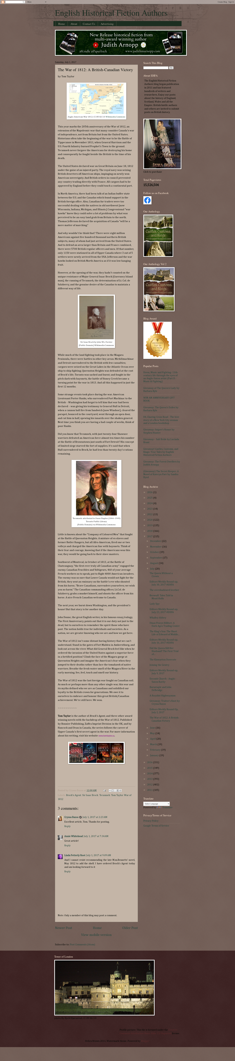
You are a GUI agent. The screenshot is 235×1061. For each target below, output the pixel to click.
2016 (150, 762)
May (152, 733)
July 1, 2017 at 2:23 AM (95, 817)
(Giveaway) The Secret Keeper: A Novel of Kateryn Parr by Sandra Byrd (161, 474)
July (152, 569)
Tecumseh (104, 795)
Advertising (107, 24)
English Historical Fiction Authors (111, 12)
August (154, 563)
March (153, 744)
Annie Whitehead (73, 836)
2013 (150, 779)
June (153, 728)
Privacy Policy (150, 821)
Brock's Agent (73, 795)
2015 (150, 768)
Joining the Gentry (159, 665)
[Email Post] (104, 790)
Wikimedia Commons (115, 117)
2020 (150, 520)
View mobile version (96, 935)
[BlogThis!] (112, 790)
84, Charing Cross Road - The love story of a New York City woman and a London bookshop (161, 420)
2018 (150, 531)
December (156, 541)
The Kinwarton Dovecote (163, 660)
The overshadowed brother (164, 590)
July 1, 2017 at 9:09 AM (98, 855)
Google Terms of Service (156, 826)
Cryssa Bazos (71, 817)
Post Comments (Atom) (82, 944)
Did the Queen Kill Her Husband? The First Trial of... (164, 651)
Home (61, 24)
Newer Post (63, 928)
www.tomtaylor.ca (106, 736)
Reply (67, 826)
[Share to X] (115, 790)
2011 (150, 790)
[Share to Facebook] (117, 790)
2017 (150, 536)
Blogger (145, 1041)
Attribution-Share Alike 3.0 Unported (151, 1033)
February (155, 750)
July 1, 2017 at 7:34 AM (96, 836)
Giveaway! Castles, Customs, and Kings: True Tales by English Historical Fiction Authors (160, 452)
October (155, 552)
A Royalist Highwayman (162, 695)
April (153, 739)
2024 (150, 503)
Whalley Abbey (158, 618)
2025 (150, 498)
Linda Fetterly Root (74, 855)
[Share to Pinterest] (120, 790)
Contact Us (89, 24)
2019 (150, 525)
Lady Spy (155, 604)
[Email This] (110, 790)
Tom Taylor (117, 795)
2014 (150, 773)
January (154, 755)
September (156, 558)
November (156, 547)
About (73, 24)
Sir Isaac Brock (90, 795)
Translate (167, 807)
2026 (150, 492)
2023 (150, 509)
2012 (150, 784)
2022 (150, 514)
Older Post (130, 928)
